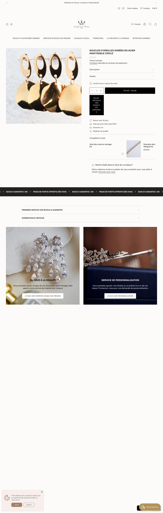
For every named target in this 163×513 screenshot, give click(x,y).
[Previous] (7, 3)
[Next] (156, 3)
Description (94, 69)
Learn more (15, 500)
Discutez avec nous (106, 172)
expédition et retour (33, 218)
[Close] (42, 492)
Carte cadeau (132, 8)
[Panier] (155, 24)
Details (92, 76)
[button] (26, 38)
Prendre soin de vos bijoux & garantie (42, 210)
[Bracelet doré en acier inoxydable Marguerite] (96, 148)
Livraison (93, 63)
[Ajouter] (151, 154)
